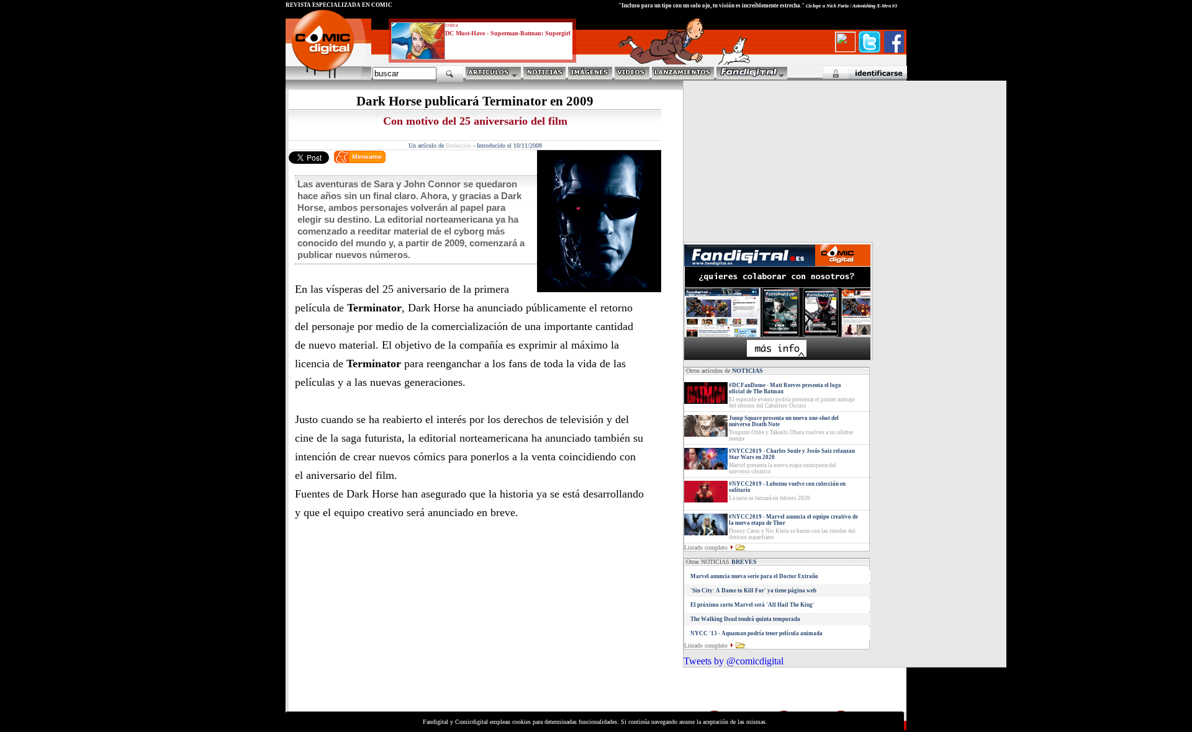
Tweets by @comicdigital (733, 661)
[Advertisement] (401, 621)
